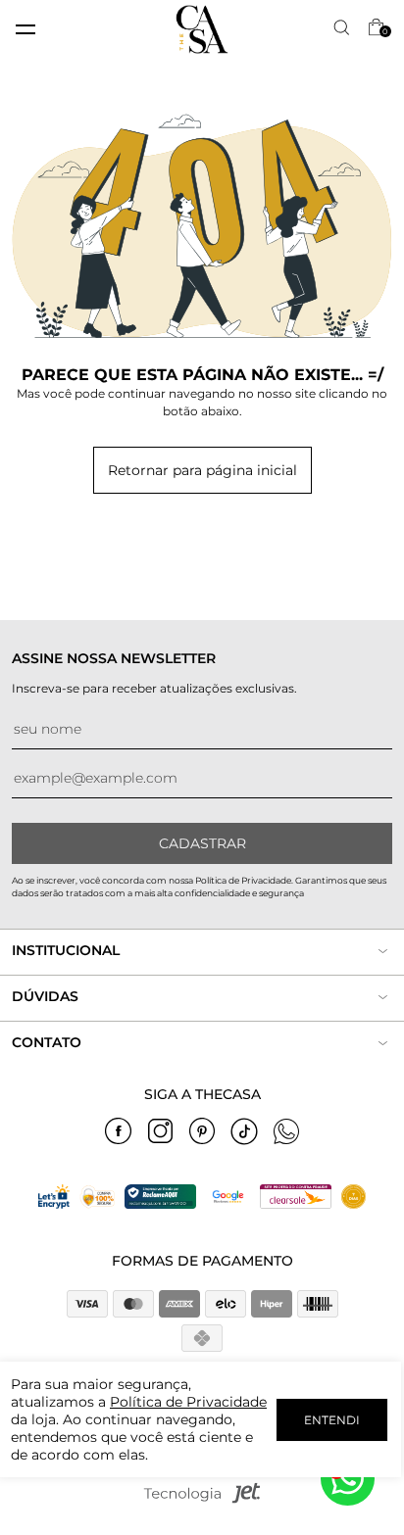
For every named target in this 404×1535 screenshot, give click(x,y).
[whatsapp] (286, 1131)
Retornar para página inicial (202, 470)
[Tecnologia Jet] (202, 1499)
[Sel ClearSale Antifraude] (295, 1204)
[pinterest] (202, 1131)
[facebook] (117, 1131)
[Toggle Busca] (342, 29)
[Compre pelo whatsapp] (348, 1479)
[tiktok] (244, 1131)
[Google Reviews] (227, 1204)
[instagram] (160, 1131)
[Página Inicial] (202, 29)
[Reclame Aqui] (160, 1204)
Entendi (332, 1420)
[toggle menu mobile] (25, 29)
